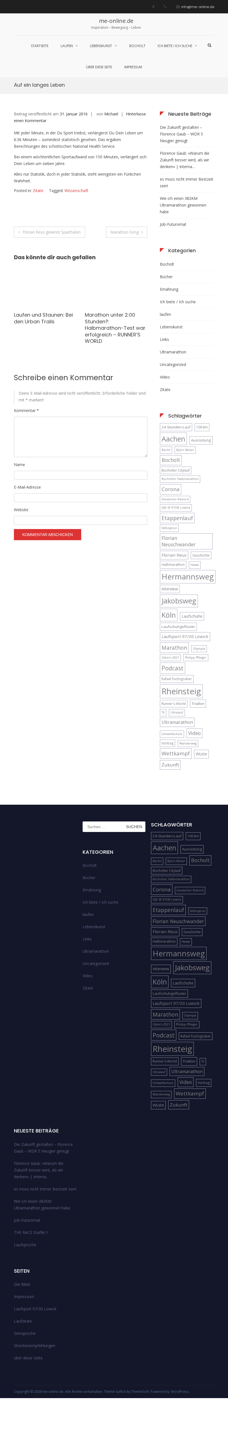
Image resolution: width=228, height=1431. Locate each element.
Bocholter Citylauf (176, 470)
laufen (67, 45)
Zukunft (170, 764)
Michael (111, 114)
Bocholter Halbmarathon (180, 479)
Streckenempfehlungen (34, 1345)
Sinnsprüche (25, 1333)
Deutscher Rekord (175, 499)
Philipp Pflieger (196, 657)
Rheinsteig (181, 691)
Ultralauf (176, 712)
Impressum (133, 67)
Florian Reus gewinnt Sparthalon (52, 232)
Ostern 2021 (170, 657)
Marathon (174, 647)
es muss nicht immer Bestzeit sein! (186, 182)
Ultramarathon (173, 352)
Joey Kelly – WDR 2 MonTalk (37, 318)
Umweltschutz (172, 734)
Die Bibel (22, 1284)
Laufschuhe (192, 616)
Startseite (39, 45)
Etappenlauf (177, 518)
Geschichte (201, 555)
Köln (169, 615)
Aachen (173, 438)
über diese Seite (99, 67)
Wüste (201, 753)
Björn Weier (185, 450)
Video (165, 377)
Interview (170, 588)
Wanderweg (188, 743)
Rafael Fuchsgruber (177, 678)
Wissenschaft (76, 190)
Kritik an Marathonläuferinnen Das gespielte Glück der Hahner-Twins (114, 324)
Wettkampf (176, 753)
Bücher (166, 276)
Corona (171, 489)
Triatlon (198, 703)
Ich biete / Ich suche (175, 45)
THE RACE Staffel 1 (31, 1232)
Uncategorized (173, 364)
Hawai (194, 565)
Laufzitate (23, 1321)
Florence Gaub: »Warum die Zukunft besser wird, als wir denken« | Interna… (184, 160)
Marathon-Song (124, 232)
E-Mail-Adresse (27, 487)
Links (164, 339)
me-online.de (116, 21)
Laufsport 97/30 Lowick (185, 636)
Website (21, 509)
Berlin (166, 450)
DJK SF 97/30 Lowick (176, 508)
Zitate (38, 190)
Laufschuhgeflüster (178, 626)
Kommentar (26, 410)
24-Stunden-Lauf (176, 427)
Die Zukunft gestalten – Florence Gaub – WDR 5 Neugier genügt (181, 134)
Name (19, 464)
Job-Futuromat (173, 224)
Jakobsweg (179, 600)
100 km (202, 427)
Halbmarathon (173, 564)
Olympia (199, 649)
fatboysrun (169, 528)
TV (163, 712)
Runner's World (174, 703)
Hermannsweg (188, 576)
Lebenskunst (101, 45)
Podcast (173, 668)
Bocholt (137, 45)
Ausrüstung (201, 440)
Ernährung (169, 289)
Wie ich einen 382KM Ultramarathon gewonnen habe (183, 205)
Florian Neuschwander (178, 541)
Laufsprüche (25, 1244)
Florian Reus (174, 555)
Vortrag (168, 743)
